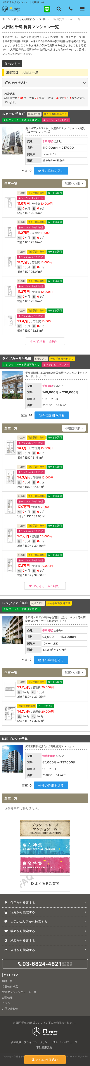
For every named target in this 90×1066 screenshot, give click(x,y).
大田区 (43, 19)
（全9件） (45, 341)
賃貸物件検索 (10, 986)
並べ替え (11, 63)
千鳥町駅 (47, 141)
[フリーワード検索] (58, 8)
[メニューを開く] (82, 8)
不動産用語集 (44, 1047)
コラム (6, 1003)
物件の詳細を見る (51, 171)
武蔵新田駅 (48, 756)
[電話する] (70, 8)
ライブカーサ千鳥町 (16, 358)
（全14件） (45, 586)
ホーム (6, 19)
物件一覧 (7, 981)
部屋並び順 (73, 183)
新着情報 (7, 997)
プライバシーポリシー (37, 1042)
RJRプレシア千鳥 (15, 738)
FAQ (54, 1042)
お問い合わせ (10, 1008)
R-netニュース (68, 1042)
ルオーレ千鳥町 (13, 114)
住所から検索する (24, 19)
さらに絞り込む (47, 1059)
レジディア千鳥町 (15, 603)
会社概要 (16, 1042)
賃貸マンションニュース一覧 (19, 992)
